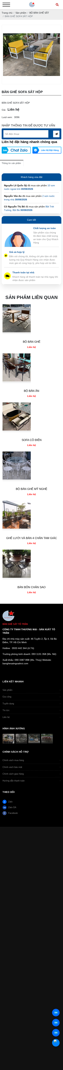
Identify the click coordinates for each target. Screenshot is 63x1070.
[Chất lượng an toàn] (18, 233)
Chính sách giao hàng (31, 774)
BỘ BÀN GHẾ (31, 341)
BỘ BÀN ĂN (31, 390)
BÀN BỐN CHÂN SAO (31, 587)
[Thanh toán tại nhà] (7, 274)
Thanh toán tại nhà (23, 272)
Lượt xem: (7, 117)
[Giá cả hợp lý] (6, 255)
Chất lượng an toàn (44, 228)
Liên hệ (31, 717)
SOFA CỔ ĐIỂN (31, 440)
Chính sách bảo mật (31, 767)
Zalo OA (10, 807)
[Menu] (6, 5)
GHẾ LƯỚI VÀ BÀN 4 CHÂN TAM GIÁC (31, 538)
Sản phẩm (31, 690)
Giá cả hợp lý (17, 252)
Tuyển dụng (31, 703)
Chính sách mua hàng (31, 760)
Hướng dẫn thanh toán (31, 780)
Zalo (8, 801)
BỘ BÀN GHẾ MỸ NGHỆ (31, 489)
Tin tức (31, 710)
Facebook (11, 813)
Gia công (31, 696)
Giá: (4, 109)
